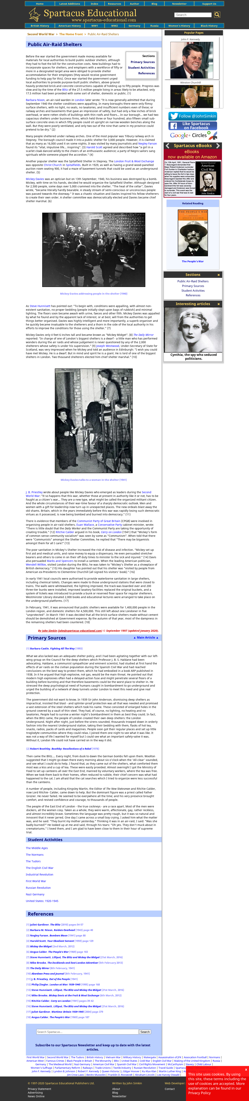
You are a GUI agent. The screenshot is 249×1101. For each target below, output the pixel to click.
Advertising (35, 1092)
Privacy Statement (39, 1089)
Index (94, 3)
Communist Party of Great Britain (98, 521)
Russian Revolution (38, 888)
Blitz (65, 89)
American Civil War (103, 1064)
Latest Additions (69, 3)
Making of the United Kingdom (192, 1060)
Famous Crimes (55, 1060)
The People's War (193, 261)
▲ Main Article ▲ (146, 637)
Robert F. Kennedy (88, 1071)
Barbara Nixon (35, 100)
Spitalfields (73, 165)
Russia (154, 25)
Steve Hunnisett (40, 306)
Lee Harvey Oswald (168, 1074)
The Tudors (33, 861)
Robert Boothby (40, 748)
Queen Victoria (110, 1071)
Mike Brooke (38, 962)
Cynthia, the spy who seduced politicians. (193, 357)
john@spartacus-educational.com (80, 631)
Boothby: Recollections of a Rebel (71, 748)
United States (129, 1060)
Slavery (190, 1064)
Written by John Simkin (127, 1083)
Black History (209, 25)
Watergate (150, 1057)
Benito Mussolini (96, 1074)
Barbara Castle (39, 648)
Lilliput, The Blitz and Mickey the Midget (76, 957)
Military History (132, 1057)
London (80, 100)
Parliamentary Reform (67, 1067)
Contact (170, 1089)
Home (40, 3)
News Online (36, 1096)
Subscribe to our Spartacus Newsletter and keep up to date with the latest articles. (92, 1047)
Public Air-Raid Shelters (193, 281)
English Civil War (162, 1060)
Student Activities (141, 67)
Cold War (145, 1060)
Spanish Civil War (127, 1064)
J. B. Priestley (34, 492)
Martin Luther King (170, 1071)
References (146, 73)
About (116, 1089)
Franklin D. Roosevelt (120, 1074)
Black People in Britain (79, 1060)
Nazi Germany (35, 894)
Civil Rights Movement (152, 1064)
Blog (154, 3)
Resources (114, 3)
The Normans (35, 854)
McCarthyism (175, 1064)
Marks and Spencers (60, 561)
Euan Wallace (85, 524)
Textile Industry (122, 1067)
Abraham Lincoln (145, 1074)
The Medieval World (60, 1064)
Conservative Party (110, 524)
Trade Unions (103, 1067)
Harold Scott (94, 147)
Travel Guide (166, 1067)
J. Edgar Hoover (130, 1071)
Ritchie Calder (65, 532)
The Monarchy (103, 1060)
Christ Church (53, 165)
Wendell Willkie (36, 564)
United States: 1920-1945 (42, 901)
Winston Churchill (190, 82)
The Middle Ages (37, 848)
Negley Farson (147, 143)
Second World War (57, 1057)
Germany (134, 25)
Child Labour (203, 1064)
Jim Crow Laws (75, 1074)
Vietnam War (113, 1057)
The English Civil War (39, 868)
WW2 (114, 25)
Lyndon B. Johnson (64, 1071)
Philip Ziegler (40, 984)
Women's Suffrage (41, 1067)
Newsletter (179, 3)
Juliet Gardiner (39, 924)
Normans (214, 1057)
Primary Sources (143, 62)
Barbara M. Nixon (41, 930)
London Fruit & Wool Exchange (134, 161)
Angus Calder (38, 952)
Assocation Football (195, 1057)
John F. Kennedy (190, 39)
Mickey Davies (35, 179)
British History (95, 1057)
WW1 (94, 25)
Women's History (179, 25)
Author (134, 3)
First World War (36, 881)
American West (35, 1060)
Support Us (209, 3)
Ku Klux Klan (149, 1071)
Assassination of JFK (169, 1057)
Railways (88, 1067)
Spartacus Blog (184, 1067)
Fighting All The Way (62, 648)
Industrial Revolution (39, 874)
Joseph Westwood (107, 346)
